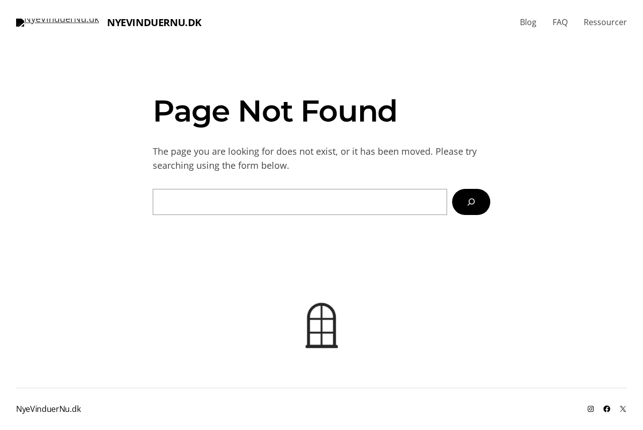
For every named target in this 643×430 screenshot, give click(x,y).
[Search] (471, 202)
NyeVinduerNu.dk (154, 22)
